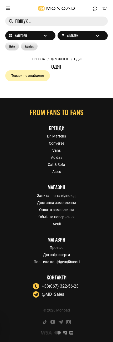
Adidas (29, 46)
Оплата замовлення (56, 210)
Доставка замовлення (56, 203)
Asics (56, 172)
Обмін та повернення (56, 217)
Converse (56, 143)
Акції (57, 224)
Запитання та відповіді (56, 195)
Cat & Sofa (56, 164)
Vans (56, 150)
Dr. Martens (56, 136)
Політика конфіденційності (57, 262)
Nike (12, 46)
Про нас (56, 248)
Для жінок (59, 59)
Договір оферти (56, 255)
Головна (37, 59)
